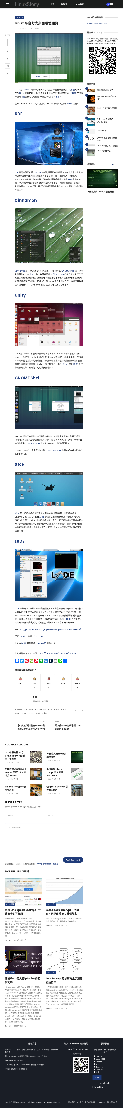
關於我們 (71, 1102)
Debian (99, 1056)
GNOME (27, 89)
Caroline (38, 636)
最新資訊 (64, 4)
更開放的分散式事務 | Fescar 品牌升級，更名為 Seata (15, 772)
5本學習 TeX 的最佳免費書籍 (107, 139)
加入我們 (80, 1102)
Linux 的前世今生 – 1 (105, 150)
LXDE (75, 364)
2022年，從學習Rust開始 (107, 108)
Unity (20, 295)
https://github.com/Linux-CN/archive (57, 653)
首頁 (52, 4)
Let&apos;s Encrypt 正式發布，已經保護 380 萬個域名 (62, 912)
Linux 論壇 (79, 4)
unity (25, 713)
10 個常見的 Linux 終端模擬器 (56, 755)
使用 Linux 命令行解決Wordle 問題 (106, 120)
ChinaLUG (101, 1102)
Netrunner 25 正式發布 (14, 1060)
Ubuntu (99, 1069)
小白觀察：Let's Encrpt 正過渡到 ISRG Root (54, 772)
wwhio (24, 636)
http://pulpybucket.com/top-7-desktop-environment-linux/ (50, 629)
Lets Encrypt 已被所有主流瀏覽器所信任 (64, 980)
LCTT (23, 643)
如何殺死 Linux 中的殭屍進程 (106, 97)
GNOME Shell (67, 271)
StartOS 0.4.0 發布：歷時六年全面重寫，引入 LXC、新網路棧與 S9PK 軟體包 (31, 1050)
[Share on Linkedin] (7, 74)
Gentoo (99, 1067)
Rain (38, 76)
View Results (105, 1083)
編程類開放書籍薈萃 (105, 90)
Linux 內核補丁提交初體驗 (107, 145)
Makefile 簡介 (102, 130)
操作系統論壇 (112, 1102)
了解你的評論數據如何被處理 (47, 864)
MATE (17, 89)
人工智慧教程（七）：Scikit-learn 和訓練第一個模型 (15, 755)
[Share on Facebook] (7, 52)
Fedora (99, 1061)
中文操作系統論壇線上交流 (97, 23)
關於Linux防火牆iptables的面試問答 (22, 980)
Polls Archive (97, 1087)
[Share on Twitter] (7, 59)
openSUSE (100, 1059)
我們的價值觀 (90, 1102)
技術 (57, 96)
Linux (21, 93)
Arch (98, 1064)
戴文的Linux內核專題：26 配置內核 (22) (68, 727)
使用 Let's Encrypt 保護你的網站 (57, 788)
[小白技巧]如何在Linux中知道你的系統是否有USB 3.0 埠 (31, 727)
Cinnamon (26, 200)
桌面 (73, 89)
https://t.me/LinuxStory (78, 1049)
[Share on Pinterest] (7, 66)
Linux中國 (19, 18)
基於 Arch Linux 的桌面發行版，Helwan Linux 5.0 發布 (26, 1056)
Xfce (65, 364)
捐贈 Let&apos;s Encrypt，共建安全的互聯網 (23, 912)
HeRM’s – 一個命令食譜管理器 (15, 788)
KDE (18, 114)
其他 (97, 1072)
